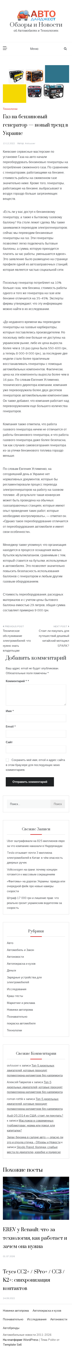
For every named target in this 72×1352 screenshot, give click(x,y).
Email (11, 726)
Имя (10, 711)
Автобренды (11, 1328)
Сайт (9, 742)
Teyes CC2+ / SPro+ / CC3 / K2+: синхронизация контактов (34, 1280)
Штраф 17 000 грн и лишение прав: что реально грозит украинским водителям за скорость (34, 903)
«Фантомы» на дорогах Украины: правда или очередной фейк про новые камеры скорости (36, 886)
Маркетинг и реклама (21, 1003)
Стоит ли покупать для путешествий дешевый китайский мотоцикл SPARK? (54, 638)
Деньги (11, 970)
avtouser (30, 143)
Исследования (16, 989)
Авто (10, 943)
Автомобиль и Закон (20, 950)
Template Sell (12, 1344)
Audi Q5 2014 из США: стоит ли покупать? (35, 1115)
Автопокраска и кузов (21, 963)
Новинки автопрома (20, 1009)
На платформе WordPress (21, 1340)
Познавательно (17, 1016)
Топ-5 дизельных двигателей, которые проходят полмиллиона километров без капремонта (35, 1070)
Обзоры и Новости (36, 25)
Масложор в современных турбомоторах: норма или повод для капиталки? (31, 1125)
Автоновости (15, 956)
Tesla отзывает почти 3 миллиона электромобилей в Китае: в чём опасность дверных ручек (35, 857)
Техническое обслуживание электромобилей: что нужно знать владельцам (17, 640)
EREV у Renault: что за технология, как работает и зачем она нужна (35, 1238)
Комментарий (16, 681)
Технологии (10, 109)
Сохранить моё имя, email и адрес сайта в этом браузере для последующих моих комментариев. (35, 765)
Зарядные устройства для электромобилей (24, 979)
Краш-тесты (15, 996)
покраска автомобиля (21, 1023)
